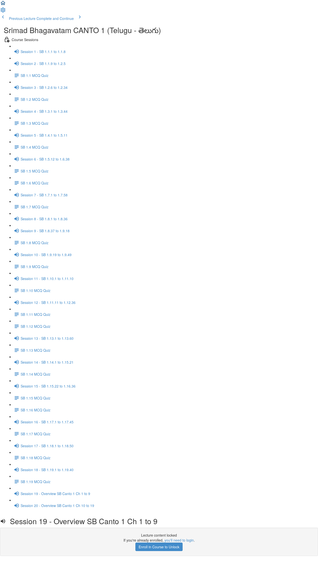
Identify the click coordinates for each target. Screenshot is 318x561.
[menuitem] (3, 11)
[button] (3, 4)
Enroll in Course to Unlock (159, 546)
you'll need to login (179, 540)
